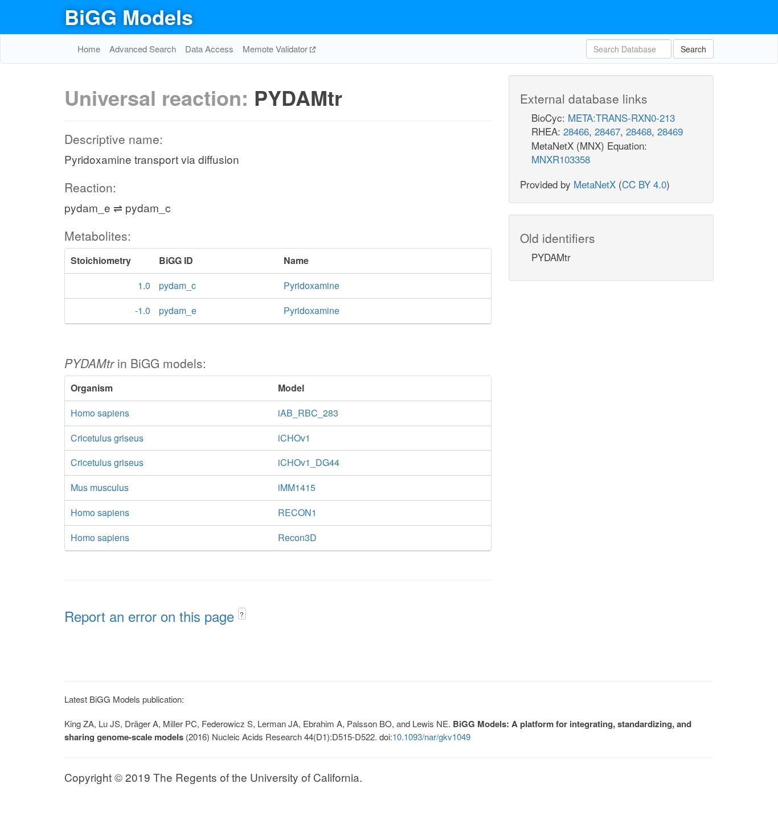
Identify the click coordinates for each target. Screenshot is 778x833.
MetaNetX (595, 184)
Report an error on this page (151, 616)
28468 (639, 131)
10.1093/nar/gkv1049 (431, 737)
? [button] (242, 614)
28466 (576, 131)
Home (88, 49)
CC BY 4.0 (644, 184)
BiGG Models (128, 16)
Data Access (209, 49)
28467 (607, 131)
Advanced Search (142, 49)
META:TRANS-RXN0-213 (621, 117)
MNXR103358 (560, 159)
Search (693, 49)
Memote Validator (276, 49)
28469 (670, 131)
